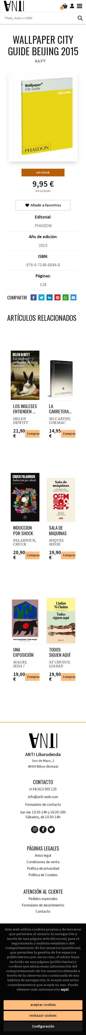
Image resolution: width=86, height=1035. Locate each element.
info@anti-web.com (43, 796)
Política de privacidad (43, 868)
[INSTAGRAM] (34, 829)
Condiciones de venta (43, 862)
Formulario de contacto (43, 804)
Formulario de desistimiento (43, 905)
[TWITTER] (51, 829)
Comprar (33, 433)
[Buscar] (80, 18)
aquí (65, 989)
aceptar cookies (43, 1004)
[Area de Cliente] (72, 6)
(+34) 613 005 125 (43, 789)
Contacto (43, 911)
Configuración (43, 1026)
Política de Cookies (43, 875)
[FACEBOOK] (43, 829)
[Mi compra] (65, 6)
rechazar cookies (43, 1015)
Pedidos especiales (43, 898)
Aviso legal (43, 855)
